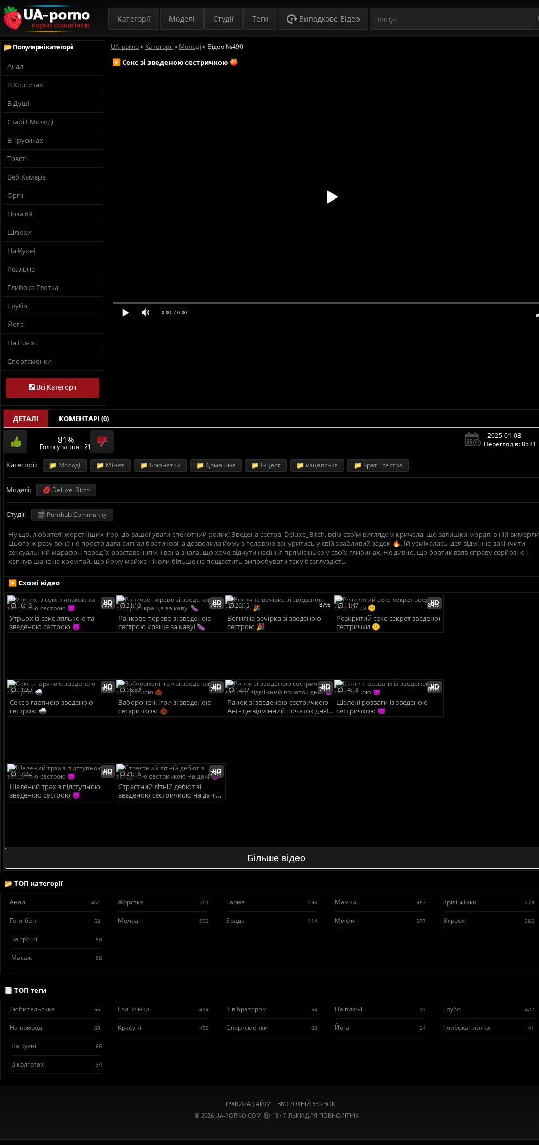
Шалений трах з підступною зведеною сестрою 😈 (55, 791)
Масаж (56, 957)
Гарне (271, 902)
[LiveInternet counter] (276, 1128)
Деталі (25, 418)
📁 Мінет (110, 465)
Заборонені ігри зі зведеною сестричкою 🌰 (165, 706)
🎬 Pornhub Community (72, 514)
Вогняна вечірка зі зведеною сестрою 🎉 (274, 622)
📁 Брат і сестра (378, 465)
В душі (18, 103)
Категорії (134, 19)
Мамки (380, 902)
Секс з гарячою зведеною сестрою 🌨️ (51, 706)
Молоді (163, 920)
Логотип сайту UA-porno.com (45, 18)
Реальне (21, 269)
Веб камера (26, 177)
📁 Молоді (65, 465)
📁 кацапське (317, 465)
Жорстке (163, 902)
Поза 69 (19, 213)
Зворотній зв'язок (306, 1104)
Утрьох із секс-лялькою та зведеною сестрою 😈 (51, 622)
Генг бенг (55, 920)
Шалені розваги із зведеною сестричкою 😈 (382, 706)
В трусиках (25, 140)
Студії (223, 19)
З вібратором (271, 1008)
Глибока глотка (32, 287)
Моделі (182, 19)
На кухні (21, 250)
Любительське (55, 1008)
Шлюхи (19, 232)
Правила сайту (247, 1104)
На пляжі (22, 342)
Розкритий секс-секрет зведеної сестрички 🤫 (388, 622)
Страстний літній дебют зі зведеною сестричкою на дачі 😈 (167, 791)
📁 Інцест (266, 465)
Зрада (271, 920)
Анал (15, 66)
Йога (15, 324)
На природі (55, 1027)
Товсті (17, 158)
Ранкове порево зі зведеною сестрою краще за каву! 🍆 (165, 622)
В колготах (25, 84)
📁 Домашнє (215, 465)
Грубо (17, 306)
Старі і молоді (30, 121)
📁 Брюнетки (160, 465)
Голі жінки (163, 1008)
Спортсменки (29, 361)
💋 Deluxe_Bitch (66, 489)
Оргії (15, 195)
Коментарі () (84, 418)
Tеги (260, 19)
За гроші (56, 938)
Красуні (163, 1027)
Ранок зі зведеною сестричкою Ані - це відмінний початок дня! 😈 (277, 707)
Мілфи (380, 920)
